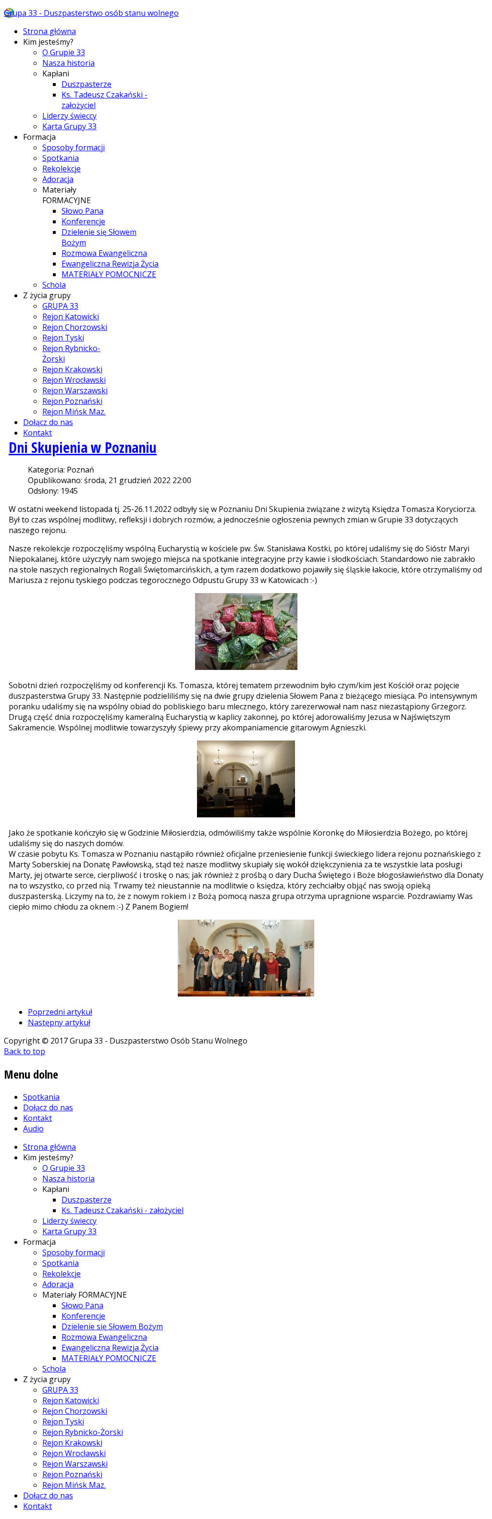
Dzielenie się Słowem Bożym (112, 1326)
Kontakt (37, 432)
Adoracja (58, 179)
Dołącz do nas (48, 422)
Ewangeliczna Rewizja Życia (110, 263)
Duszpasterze (86, 84)
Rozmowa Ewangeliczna (104, 253)
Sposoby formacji (73, 147)
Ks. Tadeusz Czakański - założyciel (123, 1210)
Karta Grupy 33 (69, 126)
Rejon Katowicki (70, 316)
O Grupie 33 (63, 52)
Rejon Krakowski (72, 369)
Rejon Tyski (63, 337)
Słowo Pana (82, 211)
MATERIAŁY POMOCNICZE (109, 274)
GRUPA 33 (60, 306)
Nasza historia (68, 63)
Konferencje (83, 221)
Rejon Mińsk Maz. (74, 411)
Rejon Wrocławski (74, 380)
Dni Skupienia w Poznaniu (83, 447)
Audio (33, 1128)
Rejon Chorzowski (74, 327)
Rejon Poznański (72, 401)
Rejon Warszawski (75, 390)
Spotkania (60, 158)
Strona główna (49, 31)
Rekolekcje (61, 168)
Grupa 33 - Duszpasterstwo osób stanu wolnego (91, 13)
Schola (54, 284)
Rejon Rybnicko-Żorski (82, 1432)
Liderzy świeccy (69, 115)
